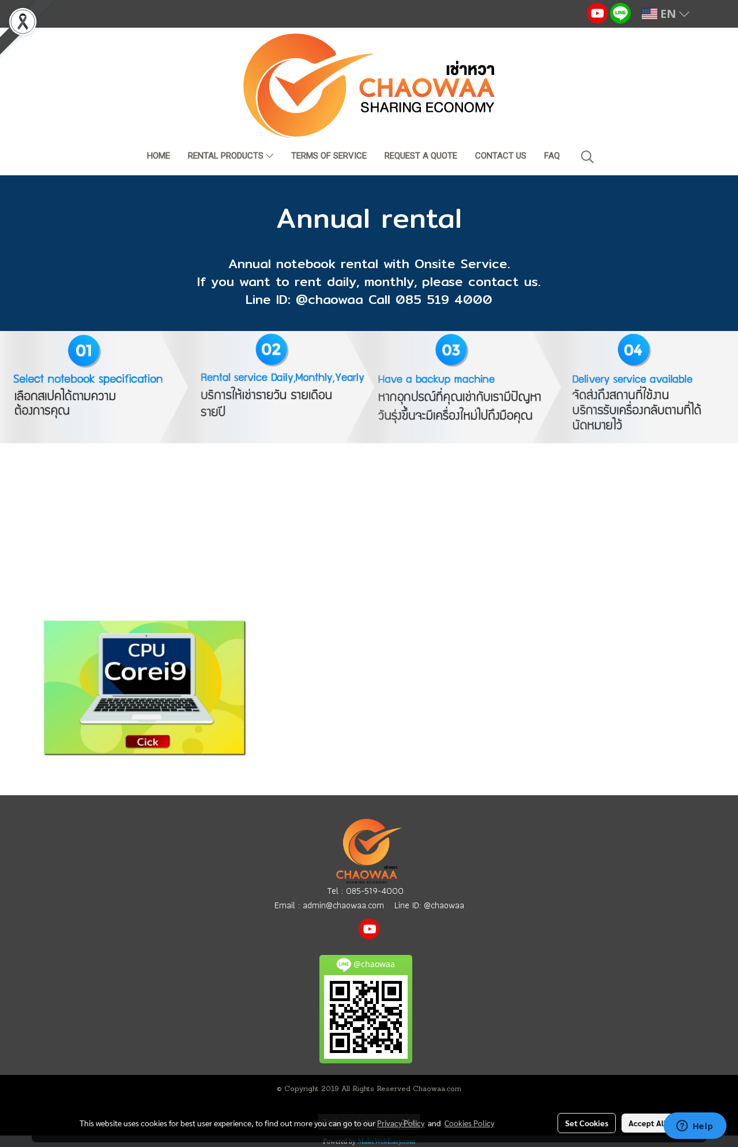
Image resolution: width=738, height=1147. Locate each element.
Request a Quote (421, 156)
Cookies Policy (469, 1123)
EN (668, 13)
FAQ (552, 156)
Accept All (647, 1123)
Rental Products (227, 156)
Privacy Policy (400, 1123)
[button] (587, 157)
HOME (158, 156)
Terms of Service (329, 156)
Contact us (500, 156)
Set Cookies (586, 1123)
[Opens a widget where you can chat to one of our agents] (694, 1126)
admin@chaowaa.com (343, 905)
